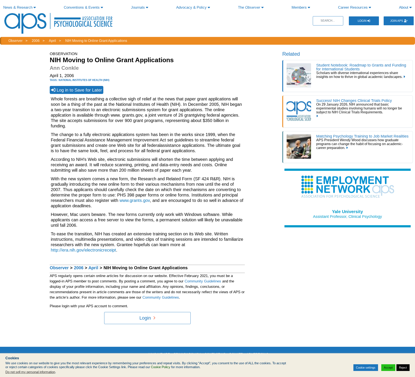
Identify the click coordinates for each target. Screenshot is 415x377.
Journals (138, 7)
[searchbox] (328, 20)
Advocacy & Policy (192, 7)
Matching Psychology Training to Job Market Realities (362, 136)
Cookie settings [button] (365, 367)
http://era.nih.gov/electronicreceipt (83, 250)
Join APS (397, 20)
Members (300, 7)
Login (362, 20)
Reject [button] (403, 367)
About (404, 7)
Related (291, 54)
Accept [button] (388, 367)
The (249, 7)
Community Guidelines (203, 281)
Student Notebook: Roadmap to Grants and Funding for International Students (361, 67)
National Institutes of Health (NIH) (84, 80)
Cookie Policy (160, 367)
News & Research (18, 7)
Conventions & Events (82, 7)
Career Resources (353, 7)
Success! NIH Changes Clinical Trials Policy (354, 100)
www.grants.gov (135, 200)
